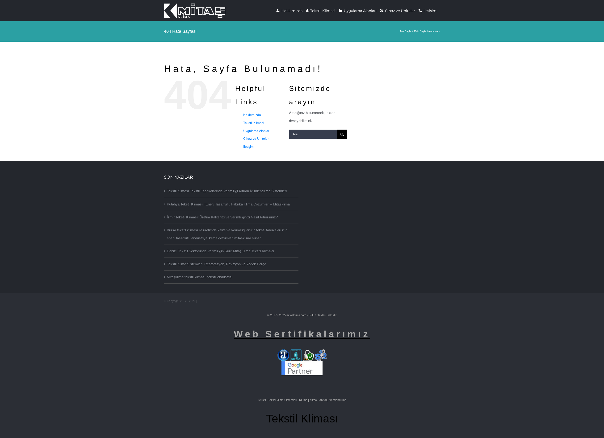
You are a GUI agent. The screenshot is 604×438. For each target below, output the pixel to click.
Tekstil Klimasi (253, 123)
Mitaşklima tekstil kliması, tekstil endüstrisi (199, 277)
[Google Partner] (302, 364)
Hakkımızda (252, 115)
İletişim (248, 146)
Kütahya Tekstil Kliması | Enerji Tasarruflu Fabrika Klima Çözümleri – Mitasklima (228, 204)
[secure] (308, 353)
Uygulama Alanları (256, 131)
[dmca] (296, 353)
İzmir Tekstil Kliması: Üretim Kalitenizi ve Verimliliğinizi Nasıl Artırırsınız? (222, 217)
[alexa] (283, 353)
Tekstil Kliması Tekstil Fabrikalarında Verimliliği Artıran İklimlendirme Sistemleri (227, 191)
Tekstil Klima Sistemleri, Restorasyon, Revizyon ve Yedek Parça (216, 264)
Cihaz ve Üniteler (256, 138)
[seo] (321, 353)
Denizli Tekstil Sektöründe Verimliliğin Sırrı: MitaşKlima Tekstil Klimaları (221, 251)
